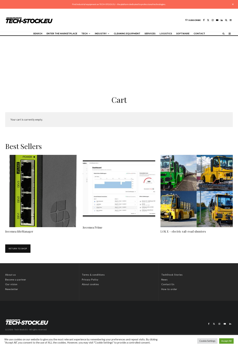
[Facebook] (204, 20)
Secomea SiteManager (19, 231)
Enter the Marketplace (62, 33)
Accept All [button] (226, 341)
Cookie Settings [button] (207, 341)
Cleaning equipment (127, 33)
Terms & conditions (93, 274)
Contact (199, 33)
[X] (208, 20)
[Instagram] (212, 20)
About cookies (90, 284)
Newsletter (11, 289)
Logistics (166, 33)
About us (10, 274)
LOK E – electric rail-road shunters (183, 231)
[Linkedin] (222, 20)
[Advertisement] (119, 62)
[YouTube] (217, 20)
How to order (169, 289)
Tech (84, 33)
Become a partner (15, 279)
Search (37, 33)
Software (182, 33)
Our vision (11, 284)
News (164, 279)
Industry (101, 33)
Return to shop (18, 248)
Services (149, 33)
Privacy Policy (90, 279)
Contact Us (167, 284)
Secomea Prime (92, 227)
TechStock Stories (172, 274)
